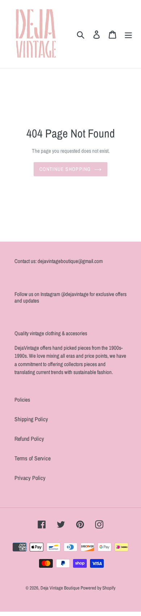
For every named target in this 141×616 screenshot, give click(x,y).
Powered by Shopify (98, 588)
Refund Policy (29, 439)
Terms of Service (32, 458)
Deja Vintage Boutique (60, 588)
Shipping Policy (31, 419)
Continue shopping (65, 169)
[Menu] (128, 34)
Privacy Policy (30, 478)
